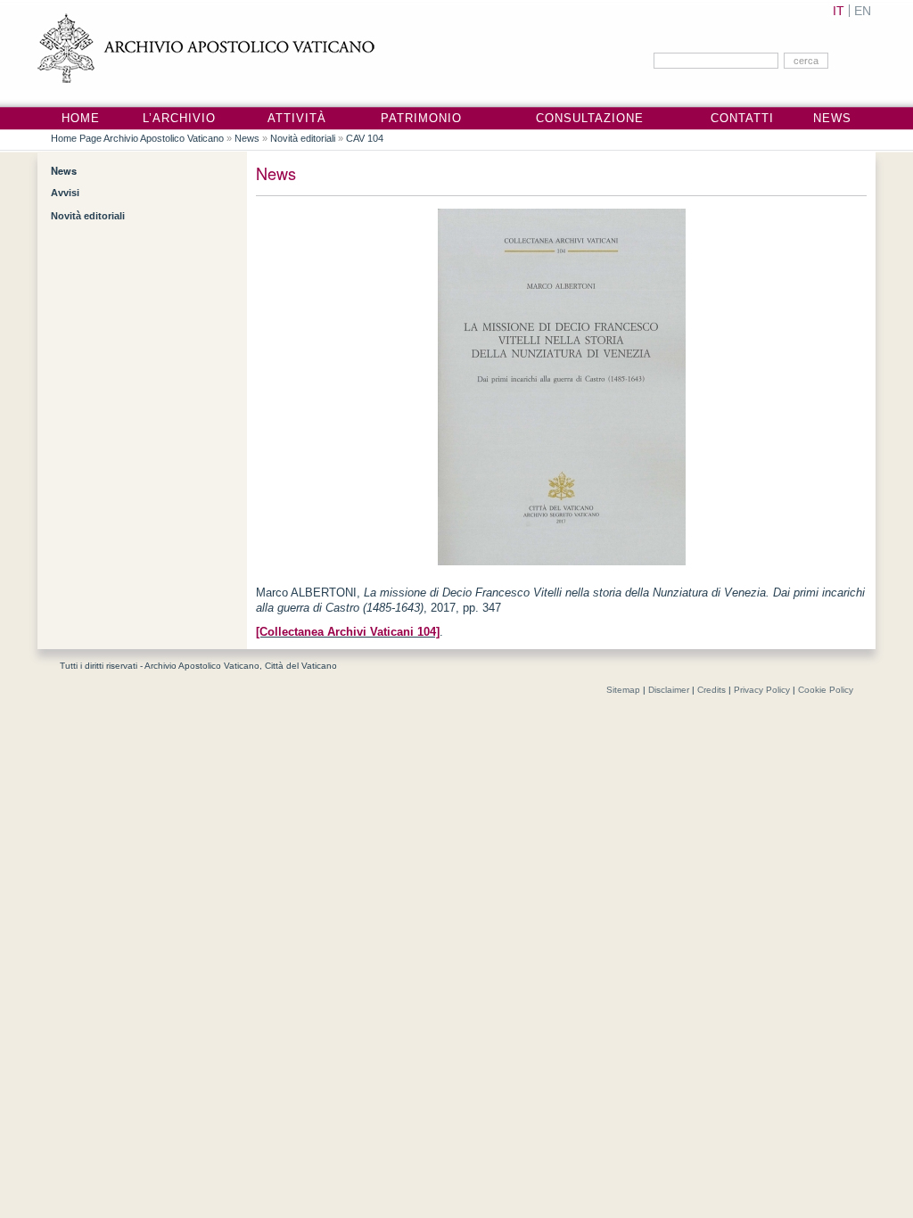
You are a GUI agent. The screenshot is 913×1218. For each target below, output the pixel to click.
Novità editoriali (302, 138)
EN (862, 10)
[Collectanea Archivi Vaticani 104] (348, 632)
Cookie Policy (825, 690)
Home (81, 118)
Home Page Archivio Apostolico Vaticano (137, 138)
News (832, 118)
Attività (296, 118)
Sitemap (623, 690)
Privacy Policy (762, 690)
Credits (711, 690)
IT (838, 10)
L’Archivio (179, 118)
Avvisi (65, 192)
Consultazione (590, 118)
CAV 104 (364, 138)
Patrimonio (421, 118)
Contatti (742, 118)
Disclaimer (668, 690)
